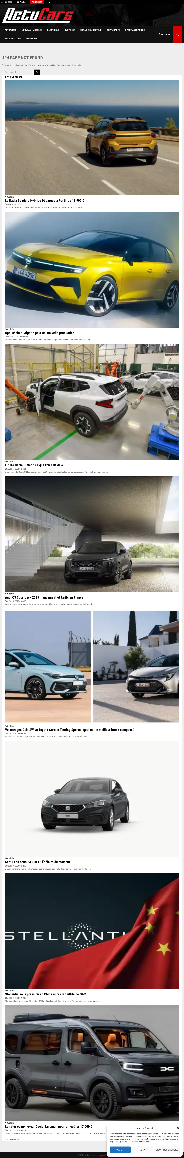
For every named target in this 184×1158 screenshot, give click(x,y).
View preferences (167, 1150)
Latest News (13, 77)
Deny (142, 1150)
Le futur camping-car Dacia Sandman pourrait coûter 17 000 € (48, 1127)
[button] (178, 1128)
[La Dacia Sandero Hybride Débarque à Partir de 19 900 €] (92, 138)
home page (41, 65)
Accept (120, 1150)
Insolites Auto (13, 39)
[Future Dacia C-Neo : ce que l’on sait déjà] (92, 402)
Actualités (11, 30)
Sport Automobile (135, 30)
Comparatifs (113, 30)
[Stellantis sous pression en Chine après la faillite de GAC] (92, 931)
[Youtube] (166, 34)
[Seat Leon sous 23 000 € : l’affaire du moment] (92, 799)
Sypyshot (70, 30)
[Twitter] (163, 34)
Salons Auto (32, 39)
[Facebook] (159, 34)
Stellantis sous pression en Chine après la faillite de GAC (45, 994)
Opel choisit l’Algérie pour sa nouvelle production (39, 333)
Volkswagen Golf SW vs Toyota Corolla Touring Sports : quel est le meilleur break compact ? (70, 730)
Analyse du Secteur (90, 30)
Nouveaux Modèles (32, 30)
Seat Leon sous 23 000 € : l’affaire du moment (37, 862)
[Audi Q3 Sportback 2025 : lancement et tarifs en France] (92, 534)
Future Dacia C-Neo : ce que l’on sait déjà (34, 465)
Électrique (53, 30)
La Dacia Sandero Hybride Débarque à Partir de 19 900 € (44, 201)
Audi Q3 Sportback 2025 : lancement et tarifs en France (44, 597)
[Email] (170, 34)
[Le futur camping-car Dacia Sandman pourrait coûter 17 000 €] (92, 1063)
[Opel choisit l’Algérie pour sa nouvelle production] (92, 270)
